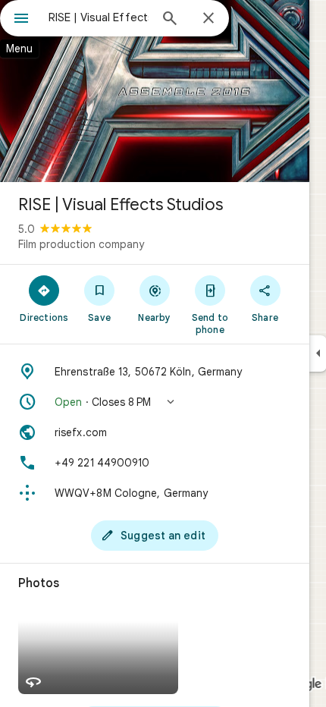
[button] (154, 402)
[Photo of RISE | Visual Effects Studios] (154, 91)
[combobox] (99, 17)
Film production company (81, 244)
